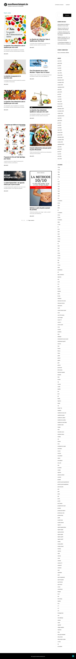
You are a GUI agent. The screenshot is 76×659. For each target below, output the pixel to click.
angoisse (59, 277)
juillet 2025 (60, 92)
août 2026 (59, 61)
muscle (59, 451)
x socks (59, 641)
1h (58, 179)
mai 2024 (59, 125)
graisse (59, 365)
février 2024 (60, 132)
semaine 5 (60, 565)
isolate (59, 386)
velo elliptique (60, 617)
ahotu (59, 267)
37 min (59, 224)
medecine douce (61, 434)
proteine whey (60, 515)
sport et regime (61, 579)
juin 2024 (59, 123)
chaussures (60, 305)
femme (59, 348)
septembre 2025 (61, 87)
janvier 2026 (60, 77)
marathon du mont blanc (62, 422)
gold (58, 362)
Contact (68, 4)
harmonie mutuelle (61, 372)
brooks (59, 296)
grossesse (60, 367)
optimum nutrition (61, 474)
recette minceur (61, 522)
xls (58, 644)
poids (59, 498)
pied (58, 491)
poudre (59, 501)
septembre (60, 572)
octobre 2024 (60, 113)
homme (59, 379)
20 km (59, 203)
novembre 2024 (61, 111)
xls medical (60, 646)
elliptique (59, 336)
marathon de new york (62, 412)
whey (59, 632)
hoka (58, 377)
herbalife (59, 374)
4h (58, 243)
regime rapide (60, 534)
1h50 (59, 195)
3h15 (59, 229)
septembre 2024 (61, 115)
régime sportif (60, 536)
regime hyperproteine (62, 527)
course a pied (60, 324)
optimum (59, 472)
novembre (59, 467)
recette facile (60, 520)
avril (58, 286)
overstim (59, 477)
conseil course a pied (62, 310)
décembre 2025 (61, 80)
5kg (58, 260)
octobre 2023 (60, 142)
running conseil (60, 546)
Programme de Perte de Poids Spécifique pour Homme (14, 158)
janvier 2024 (60, 134)
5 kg (58, 248)
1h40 (59, 191)
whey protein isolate (61, 639)
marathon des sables (62, 420)
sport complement (61, 577)
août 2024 (59, 118)
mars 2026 (60, 72)
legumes (59, 400)
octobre (59, 470)
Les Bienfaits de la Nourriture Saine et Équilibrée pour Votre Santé (40, 40)
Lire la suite (6, 53)
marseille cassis (61, 431)
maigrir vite (60, 408)
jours (58, 393)
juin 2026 (59, 65)
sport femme (60, 582)
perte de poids (60, 486)
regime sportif (60, 539)
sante (59, 553)
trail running (60, 598)
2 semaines (60, 200)
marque (59, 427)
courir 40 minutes (61, 315)
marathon (59, 410)
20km (59, 207)
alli (58, 272)
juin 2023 (59, 151)
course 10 (59, 319)
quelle (59, 517)
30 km (59, 215)
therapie (59, 591)
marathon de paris (61, 415)
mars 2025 (60, 101)
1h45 (59, 193)
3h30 (59, 231)
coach (59, 308)
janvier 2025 (60, 106)
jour (58, 391)
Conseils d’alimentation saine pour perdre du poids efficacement (40, 149)
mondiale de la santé (62, 446)
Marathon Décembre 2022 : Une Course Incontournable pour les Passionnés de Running (64, 39)
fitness (59, 350)
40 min (59, 238)
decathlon (59, 331)
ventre (59, 622)
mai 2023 (59, 153)
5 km (58, 250)
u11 (58, 605)
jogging (59, 389)
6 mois (59, 265)
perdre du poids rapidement (63, 484)
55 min (59, 257)
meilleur (59, 436)
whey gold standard (61, 634)
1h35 (59, 188)
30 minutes (60, 219)
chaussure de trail (61, 303)
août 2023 (59, 146)
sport (59, 575)
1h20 (59, 184)
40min (59, 241)
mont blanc (60, 448)
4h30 (59, 246)
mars (59, 429)
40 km (59, 236)
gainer (59, 355)
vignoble (59, 625)
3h (58, 226)
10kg (59, 172)
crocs (59, 327)
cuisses (59, 329)
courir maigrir (60, 317)
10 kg (59, 167)
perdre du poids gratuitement (63, 482)
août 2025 (59, 89)
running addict (60, 544)
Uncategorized (60, 613)
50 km (59, 253)
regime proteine (61, 532)
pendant (59, 479)
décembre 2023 (61, 137)
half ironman (60, 370)
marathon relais (61, 424)
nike (58, 465)
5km (58, 262)
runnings (59, 548)
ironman (59, 384)
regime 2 (59, 524)
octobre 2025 (60, 84)
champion (59, 298)
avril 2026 (59, 70)
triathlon (59, 601)
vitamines (59, 629)
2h (58, 210)
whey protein (60, 636)
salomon (59, 551)
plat (58, 496)
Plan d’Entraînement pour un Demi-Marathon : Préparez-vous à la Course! (39, 71)
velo (58, 615)
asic (58, 279)
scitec (59, 558)
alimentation (60, 269)
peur (58, 489)
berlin (59, 293)
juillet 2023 (60, 149)
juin (58, 396)
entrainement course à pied (63, 339)
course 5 (59, 322)
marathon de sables (61, 417)
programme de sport (62, 505)
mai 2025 (59, 96)
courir (59, 312)
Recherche (67, 15)
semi (59, 570)
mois (59, 443)
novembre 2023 (61, 139)
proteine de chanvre (61, 510)
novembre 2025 (61, 82)
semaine (59, 560)
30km (59, 222)
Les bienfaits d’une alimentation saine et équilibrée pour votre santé (14, 46)
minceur (59, 441)
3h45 (59, 234)
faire (58, 346)
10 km (59, 169)
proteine (59, 508)
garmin (59, 360)
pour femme (60, 503)
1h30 (59, 186)
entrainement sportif (61, 341)
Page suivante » (31, 220)
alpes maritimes (61, 274)
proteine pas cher (61, 513)
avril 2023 (59, 156)
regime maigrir (60, 529)
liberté (59, 403)
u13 (58, 608)
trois (58, 603)
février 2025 (60, 103)
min (58, 439)
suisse (59, 586)
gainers (59, 358)
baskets (59, 291)
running (59, 541)
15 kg (59, 176)
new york (59, 462)
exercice (59, 343)
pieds (59, 493)
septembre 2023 (61, 144)
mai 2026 (59, 68)
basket (59, 288)
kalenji (59, 398)
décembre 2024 (61, 108)
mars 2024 (60, 130)
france (59, 353)
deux (58, 334)
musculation (60, 455)
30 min (59, 217)
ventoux (59, 620)
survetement (60, 589)
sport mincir (60, 584)
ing (58, 381)
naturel (59, 458)
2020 (59, 205)
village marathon (61, 627)
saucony (59, 555)
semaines (59, 567)
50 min (59, 255)
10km (59, 174)
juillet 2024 (60, 120)
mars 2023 (60, 158)
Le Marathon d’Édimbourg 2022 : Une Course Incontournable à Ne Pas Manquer (64, 33)
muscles (59, 453)
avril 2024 (59, 127)
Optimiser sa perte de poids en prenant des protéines (40, 209)
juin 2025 (59, 94)
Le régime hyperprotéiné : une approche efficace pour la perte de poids (14, 183)
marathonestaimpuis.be (18, 4)
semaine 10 (60, 563)
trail (58, 596)
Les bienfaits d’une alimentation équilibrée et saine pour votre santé (39, 111)
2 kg (58, 198)
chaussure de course (62, 300)
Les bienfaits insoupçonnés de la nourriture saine (12, 77)
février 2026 (60, 75)
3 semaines (60, 212)
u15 (58, 610)
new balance (60, 460)
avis (58, 284)
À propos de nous (59, 4)
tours (59, 594)
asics (59, 281)
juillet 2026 (60, 63)
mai (58, 405)
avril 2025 (59, 99)
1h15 (59, 181)
